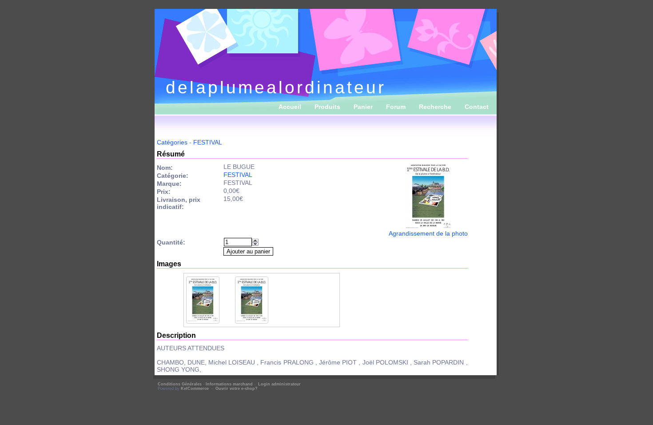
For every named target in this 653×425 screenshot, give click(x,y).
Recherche (435, 106)
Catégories (172, 142)
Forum (396, 106)
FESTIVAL (207, 142)
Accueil (290, 106)
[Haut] (255, 240)
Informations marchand (229, 384)
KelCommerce (195, 388)
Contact (477, 106)
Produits (327, 106)
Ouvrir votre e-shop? (236, 388)
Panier (363, 106)
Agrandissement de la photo (428, 233)
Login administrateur (279, 384)
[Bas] (255, 244)
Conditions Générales (180, 384)
